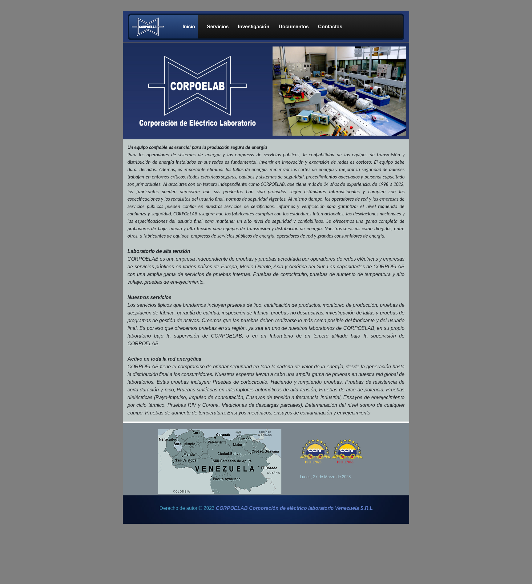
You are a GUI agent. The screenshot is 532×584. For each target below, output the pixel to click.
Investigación (253, 26)
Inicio (189, 26)
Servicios (218, 26)
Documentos (294, 26)
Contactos (330, 26)
